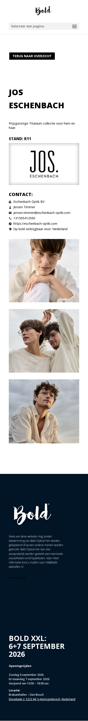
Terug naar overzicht (32, 56)
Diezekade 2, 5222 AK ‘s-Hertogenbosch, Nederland (42, 699)
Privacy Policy (17, 578)
